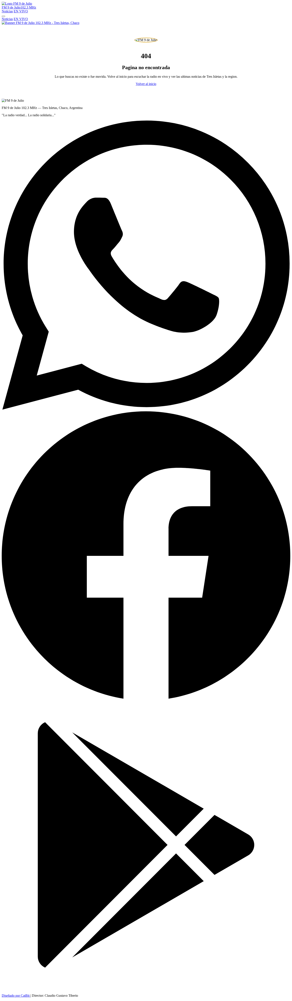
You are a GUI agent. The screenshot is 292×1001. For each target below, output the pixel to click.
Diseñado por (15, 995)
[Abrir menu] (3, 16)
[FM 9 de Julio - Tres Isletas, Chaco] (40, 23)
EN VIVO (21, 11)
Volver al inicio (146, 84)
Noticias (7, 11)
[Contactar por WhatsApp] (146, 408)
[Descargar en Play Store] (146, 988)
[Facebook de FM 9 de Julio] (146, 698)
